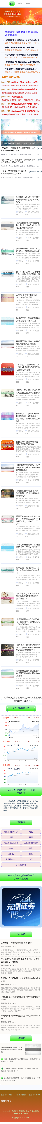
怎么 (31, 1086)
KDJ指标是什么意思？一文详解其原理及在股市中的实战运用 (28, 928)
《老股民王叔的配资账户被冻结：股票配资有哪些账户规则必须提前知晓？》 (28, 647)
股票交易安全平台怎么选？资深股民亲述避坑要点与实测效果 (28, 673)
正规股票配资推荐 (31, 1097)
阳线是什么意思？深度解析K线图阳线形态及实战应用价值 (28, 199)
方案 (31, 1114)
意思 (31, 1103)
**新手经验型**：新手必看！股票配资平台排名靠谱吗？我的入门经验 (18, 160)
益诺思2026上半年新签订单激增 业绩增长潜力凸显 (28, 319)
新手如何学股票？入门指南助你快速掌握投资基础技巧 (28, 272)
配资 (39, 148)
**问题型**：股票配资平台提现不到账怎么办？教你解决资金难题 (18, 149)
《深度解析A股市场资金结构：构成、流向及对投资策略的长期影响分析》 (28, 225)
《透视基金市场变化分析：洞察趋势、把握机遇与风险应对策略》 (28, 493)
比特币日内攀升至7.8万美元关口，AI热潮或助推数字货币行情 (28, 724)
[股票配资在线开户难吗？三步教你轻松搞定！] (21, 132)
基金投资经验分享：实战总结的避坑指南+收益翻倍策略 (28, 902)
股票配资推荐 (11, 1114)
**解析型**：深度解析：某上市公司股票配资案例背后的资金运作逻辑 (28, 367)
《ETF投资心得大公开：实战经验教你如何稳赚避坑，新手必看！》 (28, 596)
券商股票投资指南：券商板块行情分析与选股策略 (28, 342)
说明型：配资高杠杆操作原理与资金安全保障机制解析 (28, 391)
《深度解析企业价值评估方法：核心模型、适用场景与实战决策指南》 (28, 622)
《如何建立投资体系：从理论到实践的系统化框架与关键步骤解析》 (28, 467)
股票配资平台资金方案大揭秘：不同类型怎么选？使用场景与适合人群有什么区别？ (28, 520)
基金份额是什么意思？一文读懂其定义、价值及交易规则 (28, 851)
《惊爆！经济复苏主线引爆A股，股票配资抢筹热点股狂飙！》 (14, 172)
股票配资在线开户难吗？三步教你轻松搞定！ (20, 143)
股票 (39, 160)
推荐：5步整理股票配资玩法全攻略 (19, 47)
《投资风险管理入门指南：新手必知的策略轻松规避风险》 (28, 876)
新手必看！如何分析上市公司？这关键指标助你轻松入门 (28, 570)
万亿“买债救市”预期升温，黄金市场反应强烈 (27, 296)
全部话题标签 (21, 1119)
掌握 (11, 1092)
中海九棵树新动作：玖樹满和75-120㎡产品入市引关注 (28, 545)
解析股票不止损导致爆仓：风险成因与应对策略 (28, 442)
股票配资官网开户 (11, 1086)
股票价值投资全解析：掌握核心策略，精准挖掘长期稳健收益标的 (28, 699)
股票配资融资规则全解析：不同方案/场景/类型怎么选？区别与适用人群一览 (28, 773)
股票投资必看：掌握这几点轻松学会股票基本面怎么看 (28, 249)
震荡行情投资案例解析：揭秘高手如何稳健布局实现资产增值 (28, 799)
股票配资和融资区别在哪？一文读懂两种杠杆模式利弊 (28, 749)
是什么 (11, 1108)
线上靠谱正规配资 (35, 171)
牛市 (11, 1103)
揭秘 (31, 1108)
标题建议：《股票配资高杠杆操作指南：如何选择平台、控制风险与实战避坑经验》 (28, 417)
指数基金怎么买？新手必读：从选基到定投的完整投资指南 (28, 825)
